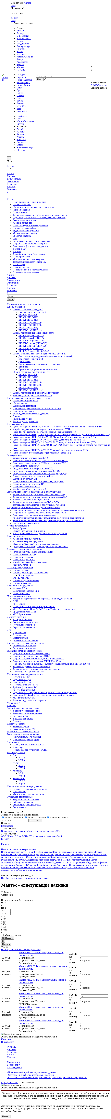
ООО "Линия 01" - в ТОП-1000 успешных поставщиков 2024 (31, 836)
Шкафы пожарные (22, 204)
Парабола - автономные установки (18, 878)
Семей (20, 144)
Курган (20, 64)
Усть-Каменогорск (26, 147)
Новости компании (14, 817)
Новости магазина (36, 817)
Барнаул (20, 33)
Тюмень (20, 103)
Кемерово (21, 54)
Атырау (20, 137)
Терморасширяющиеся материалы (29, 262)
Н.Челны (21, 69)
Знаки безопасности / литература (29, 254)
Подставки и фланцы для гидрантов (30, 246)
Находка (21, 74)
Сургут (20, 98)
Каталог (11, 166)
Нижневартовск (24, 80)
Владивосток (23, 43)
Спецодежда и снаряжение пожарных (31, 241)
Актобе (27, 3)
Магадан (21, 67)
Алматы (21, 131)
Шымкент (21, 150)
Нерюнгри (22, 77)
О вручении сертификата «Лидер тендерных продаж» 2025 (30, 831)
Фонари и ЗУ (19, 249)
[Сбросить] (3, 941)
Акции (10, 173)
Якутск (20, 124)
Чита (19, 118)
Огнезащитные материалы (26, 272)
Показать (6, 944)
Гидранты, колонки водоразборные (30, 243)
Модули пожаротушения (25, 233)
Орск (19, 90)
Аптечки (17, 251)
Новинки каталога (58, 817)
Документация (14, 179)
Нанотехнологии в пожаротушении (30, 269)
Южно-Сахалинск (25, 121)
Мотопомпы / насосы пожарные (28, 259)
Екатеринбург (23, 46)
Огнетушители (20, 212)
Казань (20, 51)
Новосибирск (23, 85)
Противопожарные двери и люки (29, 202)
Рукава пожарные (21, 210)
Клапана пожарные (22, 223)
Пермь (20, 93)
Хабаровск (22, 111)
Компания (6, 1039)
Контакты (12, 189)
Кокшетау (21, 139)
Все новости (7, 826)
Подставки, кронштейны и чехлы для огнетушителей (39, 217)
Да (12, 18)
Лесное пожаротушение (24, 220)
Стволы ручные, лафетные (26, 228)
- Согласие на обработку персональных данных (30, 1075)
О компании (13, 181)
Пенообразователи (22, 256)
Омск (19, 87)
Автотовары (19, 264)
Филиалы (11, 1047)
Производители (14, 1067)
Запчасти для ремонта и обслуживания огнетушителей (40, 215)
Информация (7, 1042)
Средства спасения (22, 236)
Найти (10, 299)
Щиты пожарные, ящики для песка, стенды (34, 207)
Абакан (20, 30)
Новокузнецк (23, 82)
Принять (6, 1116)
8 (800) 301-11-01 (99, 85)
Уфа (19, 108)
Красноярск (22, 62)
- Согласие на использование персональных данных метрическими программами (47, 1077)
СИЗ (15, 238)
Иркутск (21, 49)
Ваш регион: (17, 3)
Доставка (11, 176)
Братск (20, 41)
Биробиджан (23, 36)
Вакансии (12, 184)
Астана (20, 134)
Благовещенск (24, 38)
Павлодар (21, 142)
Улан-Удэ (21, 106)
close (13, 5)
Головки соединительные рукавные (30, 225)
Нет (16, 18)
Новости (11, 186)
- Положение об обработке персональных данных (31, 1072)
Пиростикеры (42, 878)
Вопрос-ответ (13, 1065)
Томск (20, 100)
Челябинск (22, 116)
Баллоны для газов (22, 267)
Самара (20, 95)
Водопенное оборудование (26, 230)
